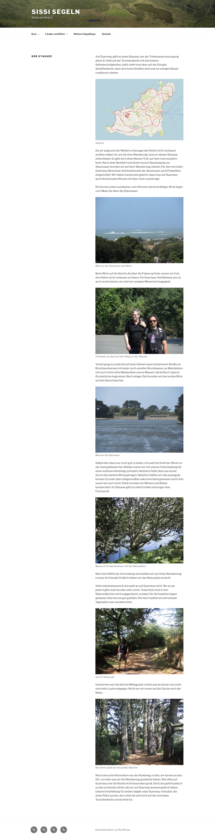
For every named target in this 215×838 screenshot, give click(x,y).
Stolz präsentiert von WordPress (112, 829)
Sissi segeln (56, 11)
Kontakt (106, 33)
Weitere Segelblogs (85, 33)
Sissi (33, 33)
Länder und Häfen (55, 33)
